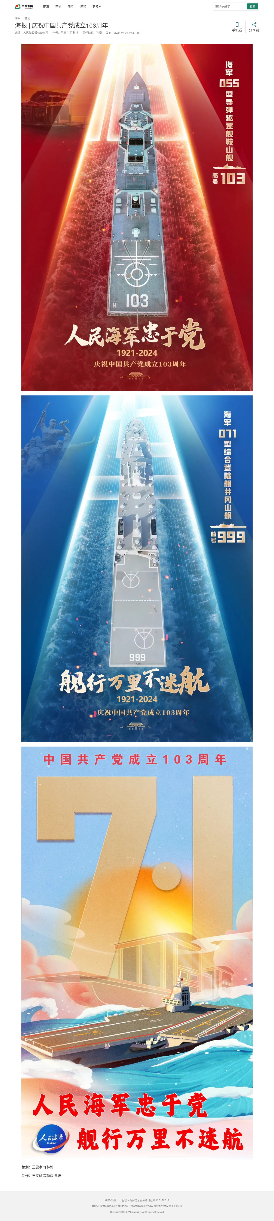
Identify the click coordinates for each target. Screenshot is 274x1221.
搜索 (252, 6)
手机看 (237, 30)
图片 (71, 6)
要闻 (46, 6)
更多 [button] (95, 6)
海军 (17, 18)
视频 (83, 6)
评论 (58, 6)
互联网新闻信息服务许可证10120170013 (145, 1200)
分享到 (254, 30)
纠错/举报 (110, 1200)
